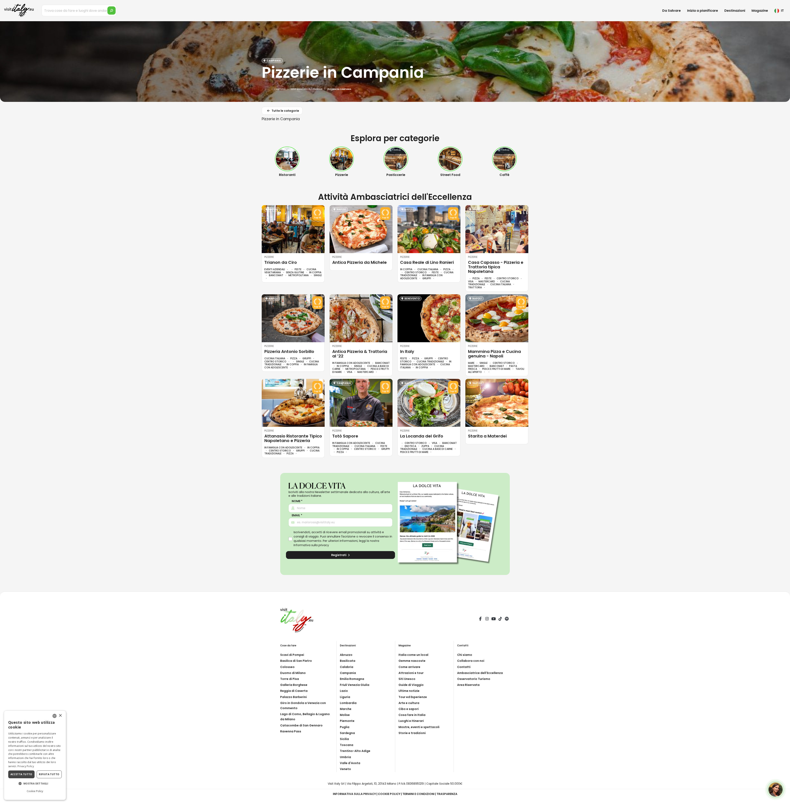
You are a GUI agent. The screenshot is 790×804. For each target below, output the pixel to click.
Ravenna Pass (290, 731)
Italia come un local (413, 655)
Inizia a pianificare (702, 10)
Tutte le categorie (285, 111)
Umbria (345, 757)
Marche (345, 709)
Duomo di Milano (293, 673)
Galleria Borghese (293, 685)
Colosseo (287, 667)
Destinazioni (734, 10)
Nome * (297, 501)
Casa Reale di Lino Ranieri (427, 262)
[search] (111, 10)
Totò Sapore (345, 436)
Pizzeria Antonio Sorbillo (289, 351)
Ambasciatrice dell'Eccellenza (480, 673)
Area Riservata (468, 685)
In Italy (407, 351)
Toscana (346, 745)
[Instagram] (487, 619)
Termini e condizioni (418, 794)
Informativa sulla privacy (311, 545)
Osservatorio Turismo (473, 679)
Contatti (464, 667)
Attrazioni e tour (411, 673)
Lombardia (348, 703)
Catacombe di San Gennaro (301, 725)
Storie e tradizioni (412, 733)
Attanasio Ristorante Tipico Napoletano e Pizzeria (293, 438)
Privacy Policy (25, 766)
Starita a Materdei (487, 436)
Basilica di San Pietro (296, 661)
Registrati (339, 555)
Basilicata (347, 661)
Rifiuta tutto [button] (49, 774)
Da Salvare (671, 10)
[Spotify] (507, 619)
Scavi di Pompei (292, 655)
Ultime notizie (408, 691)
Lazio (344, 691)
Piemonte (347, 721)
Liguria (345, 697)
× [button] (60, 715)
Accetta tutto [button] (21, 774)
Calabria (346, 667)
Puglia (344, 727)
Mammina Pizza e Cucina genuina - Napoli (494, 354)
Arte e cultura (408, 703)
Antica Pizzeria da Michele (359, 262)
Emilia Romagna (352, 679)
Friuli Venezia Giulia (354, 685)
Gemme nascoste (411, 661)
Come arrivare (409, 667)
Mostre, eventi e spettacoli (418, 727)
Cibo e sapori (408, 709)
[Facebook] (480, 619)
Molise (345, 715)
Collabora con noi (470, 661)
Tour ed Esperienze (412, 697)
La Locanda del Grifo (421, 436)
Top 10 (317, 217)
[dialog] (35, 755)
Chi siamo (464, 655)
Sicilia (344, 739)
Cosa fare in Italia (411, 715)
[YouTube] (493, 619)
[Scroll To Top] (783, 799)
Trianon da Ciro (280, 262)
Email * (297, 515)
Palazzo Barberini (293, 697)
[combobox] (54, 716)
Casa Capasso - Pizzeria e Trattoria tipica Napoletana (495, 266)
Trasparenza (447, 794)
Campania (348, 673)
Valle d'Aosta (350, 763)
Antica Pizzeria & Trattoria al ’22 (359, 354)
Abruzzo (346, 655)
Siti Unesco (406, 679)
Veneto (345, 769)
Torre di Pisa (289, 679)
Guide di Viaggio (411, 685)
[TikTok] (500, 619)
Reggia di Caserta (294, 691)
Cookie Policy (389, 794)
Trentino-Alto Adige (355, 751)
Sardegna (347, 733)
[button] (35, 783)
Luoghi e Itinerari (411, 721)
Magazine (760, 10)
